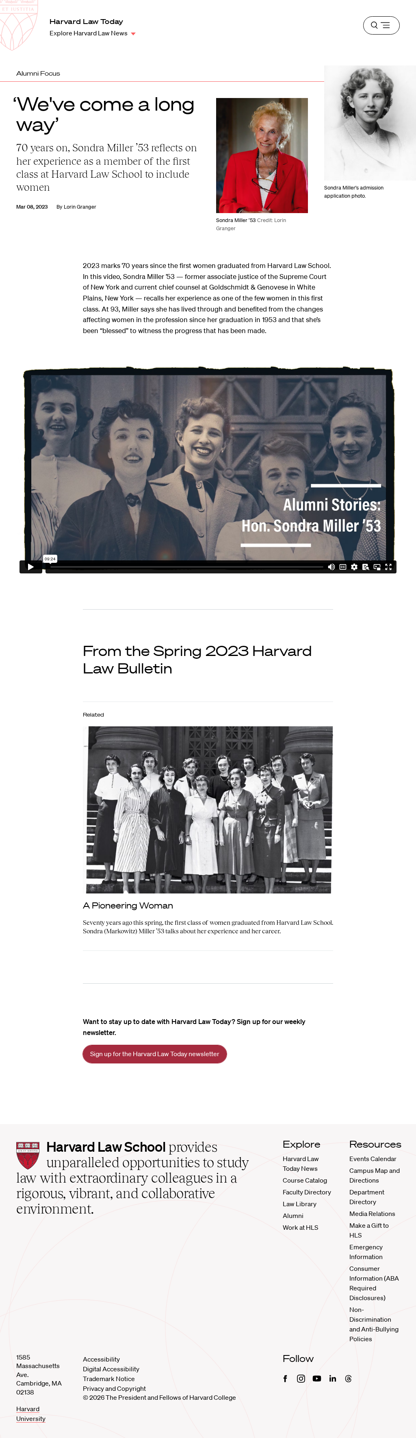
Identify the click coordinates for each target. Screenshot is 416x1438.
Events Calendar (372, 1159)
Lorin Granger (80, 206)
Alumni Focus (38, 73)
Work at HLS (300, 1227)
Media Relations (372, 1213)
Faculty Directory (307, 1192)
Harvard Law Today (87, 21)
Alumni (293, 1215)
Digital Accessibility (111, 1369)
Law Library (299, 1204)
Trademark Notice (109, 1379)
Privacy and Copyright (114, 1388)
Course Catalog (305, 1180)
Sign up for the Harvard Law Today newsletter (154, 1054)
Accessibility (101, 1359)
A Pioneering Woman (128, 906)
